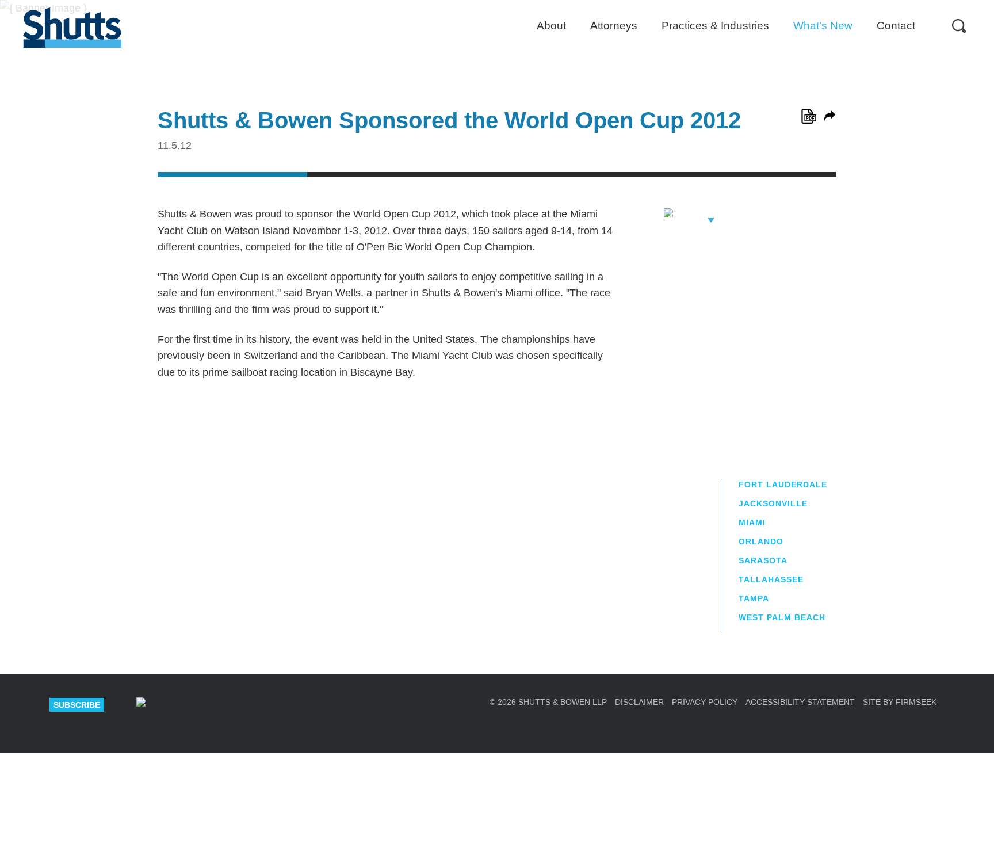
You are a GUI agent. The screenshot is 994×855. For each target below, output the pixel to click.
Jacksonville (773, 503)
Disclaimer (639, 702)
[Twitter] (222, 704)
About (551, 26)
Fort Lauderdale (783, 484)
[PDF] (808, 116)
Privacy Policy (704, 702)
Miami (752, 522)
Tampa (754, 598)
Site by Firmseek (899, 702)
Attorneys (613, 26)
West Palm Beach (782, 617)
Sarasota (763, 560)
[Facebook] (263, 704)
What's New (822, 26)
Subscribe (76, 704)
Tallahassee (771, 579)
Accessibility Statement (800, 702)
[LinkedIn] (181, 704)
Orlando (761, 541)
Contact (896, 26)
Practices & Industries (715, 26)
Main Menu (488, 6)
